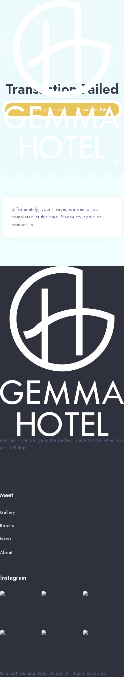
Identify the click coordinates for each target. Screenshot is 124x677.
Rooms (7, 525)
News (6, 539)
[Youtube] (19, 470)
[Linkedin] (35, 470)
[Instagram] (28, 470)
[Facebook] (11, 470)
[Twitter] (2, 470)
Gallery (7, 512)
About (6, 552)
